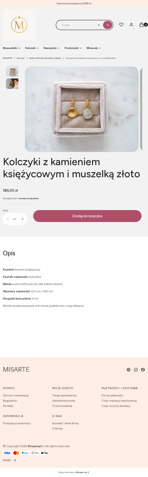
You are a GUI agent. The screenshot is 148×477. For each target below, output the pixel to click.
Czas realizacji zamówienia (119, 400)
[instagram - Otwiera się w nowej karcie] (136, 369)
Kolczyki (21, 58)
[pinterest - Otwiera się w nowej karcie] (128, 369)
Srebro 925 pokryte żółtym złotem (45, 58)
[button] (107, 25)
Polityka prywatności (17, 423)
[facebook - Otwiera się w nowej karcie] (143, 369)
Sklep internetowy (72, 472)
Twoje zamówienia (64, 395)
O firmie (57, 428)
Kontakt (8, 406)
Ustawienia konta (63, 400)
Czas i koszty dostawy (116, 406)
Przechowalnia (62, 406)
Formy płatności (112, 395)
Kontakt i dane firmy (65, 423)
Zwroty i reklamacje (16, 395)
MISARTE (7, 58)
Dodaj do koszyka (87, 216)
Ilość (5, 210)
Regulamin (10, 400)
